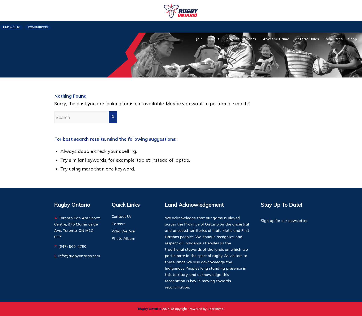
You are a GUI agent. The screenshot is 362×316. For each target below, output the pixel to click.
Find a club (11, 27)
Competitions (38, 27)
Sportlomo (215, 309)
